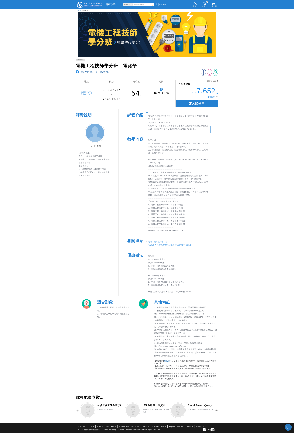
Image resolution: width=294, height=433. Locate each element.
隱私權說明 (135, 426)
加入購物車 (197, 103)
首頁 (80, 11)
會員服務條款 (124, 426)
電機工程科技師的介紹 (158, 242)
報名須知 (155, 426)
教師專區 (180, 426)
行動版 (163, 426)
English (172, 426)
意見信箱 (168, 361)
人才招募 (90, 426)
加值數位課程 (201, 426)
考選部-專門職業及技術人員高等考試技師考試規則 (170, 245)
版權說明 (146, 426)
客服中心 (81, 426)
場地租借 (190, 426)
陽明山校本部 (111, 426)
